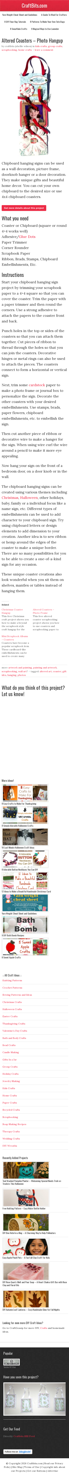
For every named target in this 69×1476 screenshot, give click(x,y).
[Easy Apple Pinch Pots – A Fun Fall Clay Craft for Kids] (26, 1255)
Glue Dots (27, 236)
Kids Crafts (41, 46)
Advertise (52, 1470)
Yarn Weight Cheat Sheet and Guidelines (19, 14)
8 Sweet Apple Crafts (11, 957)
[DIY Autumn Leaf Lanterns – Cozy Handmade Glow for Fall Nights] (26, 1307)
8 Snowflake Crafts (18, 28)
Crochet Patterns (12, 987)
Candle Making (11, 1052)
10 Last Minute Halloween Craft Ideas (18, 847)
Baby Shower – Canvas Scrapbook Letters (21, 1417)
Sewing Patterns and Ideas (17, 994)
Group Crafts (55, 46)
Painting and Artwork (45, 667)
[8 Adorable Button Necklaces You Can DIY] (25, 867)
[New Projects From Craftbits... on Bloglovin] (17, 1453)
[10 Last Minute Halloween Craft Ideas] (25, 845)
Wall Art (22, 671)
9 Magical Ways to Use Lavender (45, 28)
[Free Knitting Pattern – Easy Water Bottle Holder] (26, 1206)
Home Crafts (25, 49)
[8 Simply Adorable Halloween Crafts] (25, 823)
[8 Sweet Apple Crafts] (25, 955)
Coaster (57, 671)
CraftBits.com (34, 5)
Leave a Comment (44, 49)
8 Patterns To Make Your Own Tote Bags (47, 21)
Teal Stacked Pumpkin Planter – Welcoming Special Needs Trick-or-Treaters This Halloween (32, 1182)
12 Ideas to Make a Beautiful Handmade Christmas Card (26, 891)
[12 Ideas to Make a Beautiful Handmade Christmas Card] (25, 889)
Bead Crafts (9, 1045)
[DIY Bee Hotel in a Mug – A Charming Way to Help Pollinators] (26, 1230)
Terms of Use (32, 1467)
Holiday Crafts (11, 1073)
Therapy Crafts (11, 1131)
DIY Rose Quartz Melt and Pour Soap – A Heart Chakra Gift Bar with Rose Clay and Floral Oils (35, 1283)
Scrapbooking (9, 49)
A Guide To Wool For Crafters (54, 14)
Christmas (10, 497)
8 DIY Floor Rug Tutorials (15, 21)
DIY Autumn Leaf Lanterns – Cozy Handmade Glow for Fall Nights (31, 1309)
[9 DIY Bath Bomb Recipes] (25, 933)
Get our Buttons (36, 1470)
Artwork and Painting (20, 667)
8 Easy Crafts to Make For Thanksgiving (19, 803)
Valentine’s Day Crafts (15, 1030)
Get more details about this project (24, 208)
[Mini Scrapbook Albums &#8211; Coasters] (17, 646)
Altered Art (46, 671)
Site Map (17, 1467)
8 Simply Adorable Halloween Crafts (17, 825)
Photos (22, 675)
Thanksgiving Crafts (14, 1023)
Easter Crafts (10, 1016)
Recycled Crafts (11, 1109)
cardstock (37, 385)
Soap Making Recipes (14, 1124)
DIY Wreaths (10, 1145)
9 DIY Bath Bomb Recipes (13, 935)
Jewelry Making (11, 1081)
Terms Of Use (9, 1367)
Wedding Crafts (11, 1138)
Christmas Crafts (12, 1002)
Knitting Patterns (12, 980)
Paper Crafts (10, 1102)
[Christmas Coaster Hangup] (17, 619)
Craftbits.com (34, 1463)
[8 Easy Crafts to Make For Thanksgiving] (25, 801)
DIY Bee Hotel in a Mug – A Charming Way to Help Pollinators (29, 1233)
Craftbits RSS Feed (24, 1436)
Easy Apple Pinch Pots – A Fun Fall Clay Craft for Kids (26, 1257)
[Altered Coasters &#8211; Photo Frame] (48, 619)
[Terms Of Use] (11, 1364)
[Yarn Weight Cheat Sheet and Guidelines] (25, 911)
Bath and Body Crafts (14, 1038)
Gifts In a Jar (10, 1059)
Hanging (11, 675)
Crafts (43, 1328)
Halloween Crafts (12, 1009)
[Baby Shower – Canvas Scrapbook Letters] (35, 1414)
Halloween (29, 497)
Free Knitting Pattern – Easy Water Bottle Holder (24, 1208)
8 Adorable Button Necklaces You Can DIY (20, 869)
